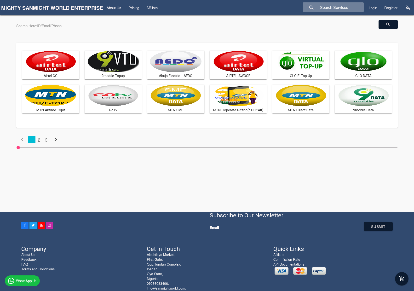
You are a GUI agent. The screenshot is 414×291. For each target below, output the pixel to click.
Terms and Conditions (38, 269)
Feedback (28, 259)
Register (390, 7)
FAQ (24, 264)
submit (378, 226)
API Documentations (288, 264)
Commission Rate (286, 259)
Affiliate (152, 7)
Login (373, 7)
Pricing (133, 7)
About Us (114, 7)
